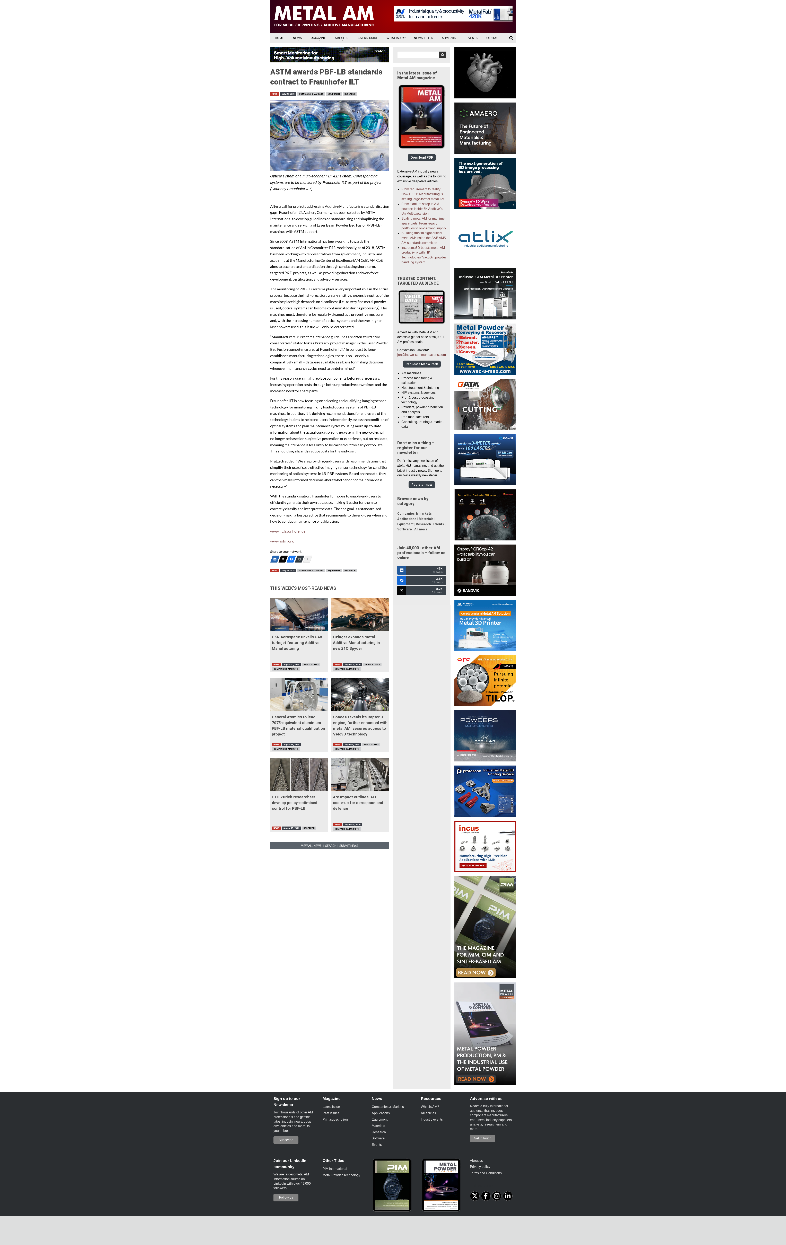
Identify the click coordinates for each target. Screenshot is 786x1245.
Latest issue (331, 1107)
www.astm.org (282, 541)
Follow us (286, 1197)
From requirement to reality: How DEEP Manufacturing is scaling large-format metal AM (422, 194)
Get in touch (482, 1138)
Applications (311, 664)
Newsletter (423, 37)
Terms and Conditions (486, 1173)
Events (472, 37)
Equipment (334, 94)
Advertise (449, 37)
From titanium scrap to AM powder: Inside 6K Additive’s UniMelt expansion (422, 208)
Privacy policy (480, 1166)
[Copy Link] (299, 559)
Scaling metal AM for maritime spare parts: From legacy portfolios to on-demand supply (423, 223)
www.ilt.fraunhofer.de (287, 531)
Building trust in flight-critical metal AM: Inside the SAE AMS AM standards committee (423, 238)
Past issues (331, 1113)
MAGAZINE (318, 37)
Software (404, 529)
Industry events (432, 1119)
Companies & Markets (311, 94)
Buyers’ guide (367, 37)
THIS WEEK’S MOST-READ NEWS (303, 588)
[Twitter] (283, 559)
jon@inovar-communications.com (421, 354)
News (297, 37)
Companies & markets (414, 513)
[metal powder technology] (442, 1186)
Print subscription (335, 1119)
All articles (428, 1113)
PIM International (335, 1169)
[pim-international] (393, 1186)
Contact (493, 37)
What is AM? (395, 37)
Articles (341, 37)
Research (350, 94)
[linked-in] (508, 1196)
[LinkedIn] (275, 559)
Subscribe (286, 1140)
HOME (279, 37)
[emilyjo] (291, 559)
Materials (426, 519)
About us (476, 1160)
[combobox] (422, 55)
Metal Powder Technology (341, 1175)
